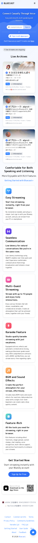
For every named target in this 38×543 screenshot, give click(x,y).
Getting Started (10, 528)
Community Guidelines (25, 521)
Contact (8, 517)
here (32, 41)
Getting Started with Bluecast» (19, 180)
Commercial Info (19, 517)
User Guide (23, 528)
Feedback (22, 532)
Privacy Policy (9, 521)
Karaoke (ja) (14, 524)
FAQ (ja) (25, 524)
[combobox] (19, 27)
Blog (32, 528)
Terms (31, 517)
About (14, 532)
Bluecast (22, 536)
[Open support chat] (33, 532)
